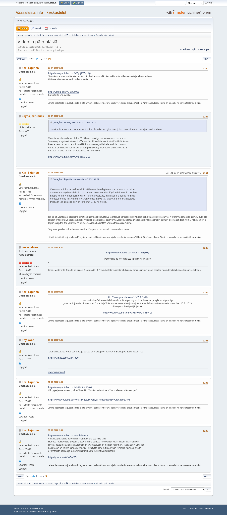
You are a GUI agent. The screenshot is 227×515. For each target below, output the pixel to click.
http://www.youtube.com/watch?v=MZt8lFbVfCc (127, 312)
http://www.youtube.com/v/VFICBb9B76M (70, 387)
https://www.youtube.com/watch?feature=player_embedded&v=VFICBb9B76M (89, 399)
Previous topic (188, 49)
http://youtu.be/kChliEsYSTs (62, 457)
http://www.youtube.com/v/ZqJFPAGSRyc (69, 156)
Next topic (203, 49)
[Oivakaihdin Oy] (20, 98)
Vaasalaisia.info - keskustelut (41, 12)
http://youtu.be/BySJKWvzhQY (63, 91)
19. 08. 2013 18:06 (55, 340)
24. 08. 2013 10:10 (55, 382)
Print (207, 59)
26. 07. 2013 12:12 (55, 68)
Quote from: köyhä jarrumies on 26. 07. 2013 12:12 (76, 179)
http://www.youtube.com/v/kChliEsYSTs (68, 435)
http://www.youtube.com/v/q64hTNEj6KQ (127, 252)
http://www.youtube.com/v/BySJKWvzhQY (69, 73)
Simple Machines (36, 508)
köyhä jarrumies (33, 116)
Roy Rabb (28, 340)
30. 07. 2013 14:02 (55, 247)
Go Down (21, 59)
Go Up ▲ (209, 508)
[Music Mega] (20, 362)
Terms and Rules (196, 508)
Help (185, 508)
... (42, 58)
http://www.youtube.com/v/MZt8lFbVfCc (127, 297)
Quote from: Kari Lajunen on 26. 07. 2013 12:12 (74, 122)
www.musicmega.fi (56, 372)
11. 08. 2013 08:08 (55, 292)
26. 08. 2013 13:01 (55, 430)
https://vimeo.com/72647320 (63, 357)
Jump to (166, 489)
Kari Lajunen (30, 68)
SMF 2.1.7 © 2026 (21, 508)
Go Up (20, 476)
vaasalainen (30, 247)
